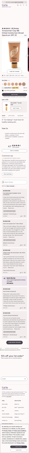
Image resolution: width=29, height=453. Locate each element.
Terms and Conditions (20, 430)
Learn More (8, 396)
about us (17, 404)
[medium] (12, 84)
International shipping (7, 423)
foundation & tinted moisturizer (12, 348)
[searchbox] (16, 182)
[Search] (23, 5)
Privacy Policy (8, 430)
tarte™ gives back (19, 407)
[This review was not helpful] (24, 216)
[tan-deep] (24, 84)
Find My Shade (14, 71)
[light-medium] (9, 84)
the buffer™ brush (16, 103)
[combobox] (14, 186)
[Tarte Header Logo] (6, 6)
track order (5, 404)
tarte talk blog (18, 420)
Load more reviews (14, 342)
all (2, 75)
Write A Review (14, 150)
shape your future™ (20, 414)
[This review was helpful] (21, 216)
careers (16, 410)
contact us (4, 420)
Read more (11, 208)
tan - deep (20, 75)
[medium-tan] (16, 84)
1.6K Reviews (15, 28)
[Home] (7, 388)
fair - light (6, 75)
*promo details (5, 414)
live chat (4, 407)
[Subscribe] (25, 379)
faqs (3, 410)
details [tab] (3, 115)
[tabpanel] (14, 122)
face (1, 348)
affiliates (17, 417)
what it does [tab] (11, 115)
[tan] (20, 84)
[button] (17, 5)
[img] (2, 28)
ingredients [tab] (20, 115)
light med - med (13, 75)
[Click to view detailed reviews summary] (7, 174)
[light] (5, 84)
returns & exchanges (7, 417)
